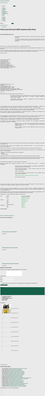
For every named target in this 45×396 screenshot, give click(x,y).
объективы (9, 215)
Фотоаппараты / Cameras (6, 296)
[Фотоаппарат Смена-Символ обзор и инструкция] (6, 336)
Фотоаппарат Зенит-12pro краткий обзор (14, 370)
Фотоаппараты (5, 11)
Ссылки (3, 10)
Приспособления (5, 13)
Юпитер (12, 215)
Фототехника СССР (4, 2)
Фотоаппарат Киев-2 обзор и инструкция (15, 381)
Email (1, 279)
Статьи (3, 14)
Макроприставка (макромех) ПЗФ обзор (15, 375)
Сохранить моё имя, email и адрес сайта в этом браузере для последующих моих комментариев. (19, 283)
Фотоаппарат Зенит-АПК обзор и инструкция (19, 378)
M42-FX (22, 205)
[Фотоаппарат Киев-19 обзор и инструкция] (6, 308)
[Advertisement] (22, 358)
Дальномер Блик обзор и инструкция (16, 376)
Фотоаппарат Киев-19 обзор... (15, 308)
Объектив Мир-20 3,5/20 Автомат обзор (9, 247)
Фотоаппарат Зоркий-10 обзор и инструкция (16, 372)
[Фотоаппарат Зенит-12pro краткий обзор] (6, 345)
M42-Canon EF (23, 199)
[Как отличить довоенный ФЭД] (6, 331)
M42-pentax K (23, 202)
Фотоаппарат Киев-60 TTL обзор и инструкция (17, 385)
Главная (3, 7)
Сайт (1, 281)
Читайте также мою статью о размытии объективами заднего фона (26, 175)
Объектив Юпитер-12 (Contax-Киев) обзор (10, 263)
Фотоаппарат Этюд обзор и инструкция (17, 371)
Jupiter (4, 215)
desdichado (4, 384)
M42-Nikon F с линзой (25, 198)
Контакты (3, 9)
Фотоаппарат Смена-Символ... (15, 336)
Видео (3, 15)
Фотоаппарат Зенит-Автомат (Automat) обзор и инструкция (20, 377)
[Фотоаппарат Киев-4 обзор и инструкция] (6, 317)
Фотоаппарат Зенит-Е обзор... (15, 322)
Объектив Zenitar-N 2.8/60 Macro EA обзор (16, 380)
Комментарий (3, 276)
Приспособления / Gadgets (7, 298)
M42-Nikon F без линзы (25, 197)
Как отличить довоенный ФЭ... (15, 331)
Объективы (4, 12)
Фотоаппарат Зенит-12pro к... (14, 345)
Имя (1, 277)
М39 (6, 215)
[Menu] (0, 4)
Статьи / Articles (5, 299)
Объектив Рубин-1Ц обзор (17, 369)
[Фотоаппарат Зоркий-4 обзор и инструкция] (6, 350)
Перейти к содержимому (4, 0)
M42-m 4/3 (23, 204)
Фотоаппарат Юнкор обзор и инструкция (19, 368)
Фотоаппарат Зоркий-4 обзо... (15, 350)
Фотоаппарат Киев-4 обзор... (14, 317)
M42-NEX (23, 203)
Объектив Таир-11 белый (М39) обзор (9, 231)
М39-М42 (6, 194)
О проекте (4, 8)
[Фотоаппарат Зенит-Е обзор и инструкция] (6, 322)
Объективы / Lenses (5, 297)
